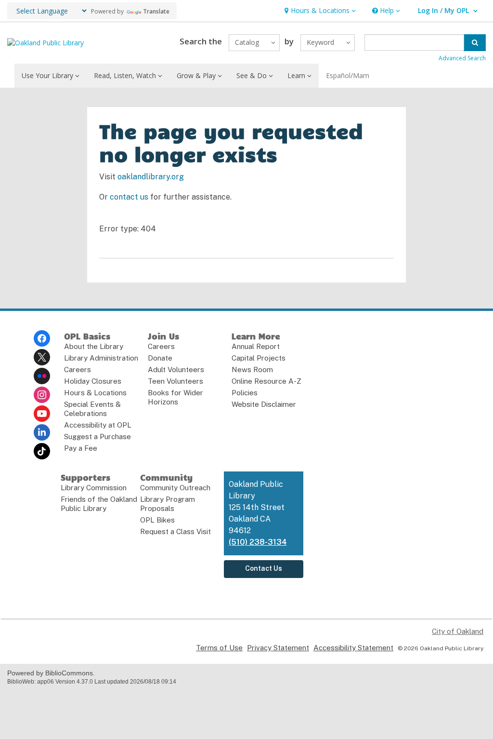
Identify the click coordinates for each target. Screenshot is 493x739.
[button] (319, 11)
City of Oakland (457, 631)
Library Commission (94, 488)
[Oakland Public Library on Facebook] (42, 338)
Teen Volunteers (175, 381)
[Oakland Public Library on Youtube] (42, 413)
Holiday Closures (92, 381)
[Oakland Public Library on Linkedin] (42, 432)
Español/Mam (347, 75)
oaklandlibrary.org (150, 176)
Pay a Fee (80, 448)
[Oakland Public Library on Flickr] (42, 376)
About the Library (93, 346)
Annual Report (256, 346)
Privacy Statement (278, 648)
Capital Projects (258, 358)
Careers (77, 369)
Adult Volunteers (176, 369)
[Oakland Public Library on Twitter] (42, 357)
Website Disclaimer (264, 404)
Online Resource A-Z (266, 381)
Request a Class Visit (175, 531)
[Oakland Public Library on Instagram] (42, 395)
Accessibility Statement (353, 648)
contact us (129, 197)
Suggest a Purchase (97, 436)
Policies (245, 393)
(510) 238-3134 (258, 542)
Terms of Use (219, 648)
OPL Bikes (157, 520)
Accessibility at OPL (97, 425)
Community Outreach (175, 488)
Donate (160, 358)
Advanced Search (462, 58)
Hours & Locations (95, 393)
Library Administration (101, 358)
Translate (156, 11)
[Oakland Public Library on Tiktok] (42, 451)
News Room (252, 369)
